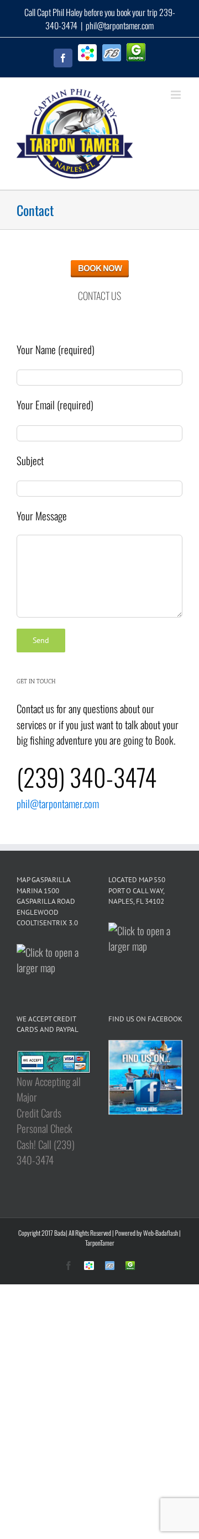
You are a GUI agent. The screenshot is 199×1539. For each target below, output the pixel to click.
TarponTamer (99, 1242)
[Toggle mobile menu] (176, 95)
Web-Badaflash (160, 1232)
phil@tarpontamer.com (120, 25)
